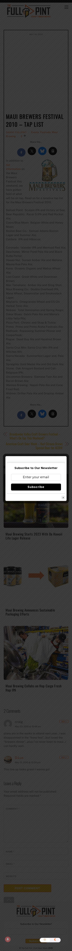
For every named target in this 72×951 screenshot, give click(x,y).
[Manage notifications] (7, 939)
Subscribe (36, 487)
